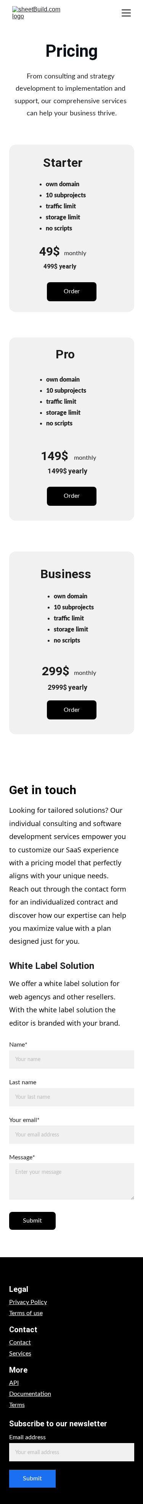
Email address (27, 1437)
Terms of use (26, 1313)
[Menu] (126, 13)
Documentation (30, 1394)
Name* (18, 1045)
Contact (20, 1342)
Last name (22, 1082)
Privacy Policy (28, 1302)
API (14, 1383)
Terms (17, 1405)
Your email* (24, 1120)
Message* (22, 1157)
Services (20, 1354)
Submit (32, 1221)
